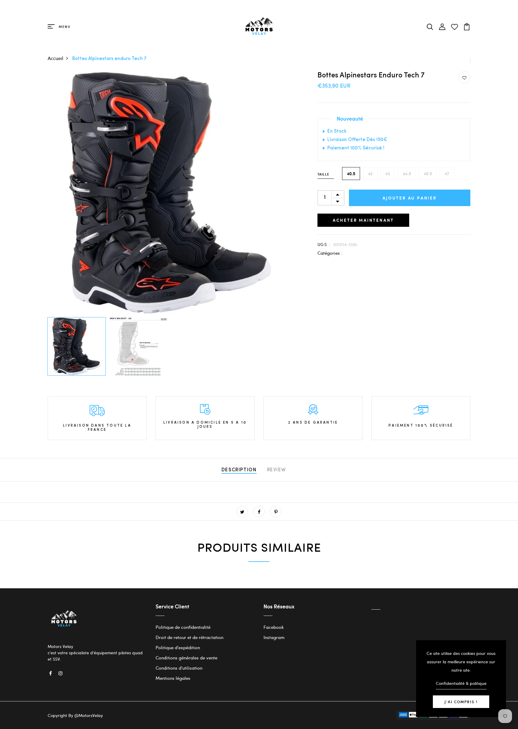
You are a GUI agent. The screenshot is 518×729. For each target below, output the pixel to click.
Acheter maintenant (363, 220)
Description (239, 470)
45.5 (428, 173)
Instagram (273, 637)
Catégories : (329, 253)
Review (276, 470)
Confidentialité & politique (461, 683)
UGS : (323, 244)
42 (370, 173)
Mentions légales (173, 678)
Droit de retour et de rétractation (189, 637)
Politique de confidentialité (183, 627)
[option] (169, 192)
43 (387, 173)
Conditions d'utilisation (179, 668)
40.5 (351, 173)
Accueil (55, 58)
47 (447, 173)
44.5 (407, 173)
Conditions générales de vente (186, 658)
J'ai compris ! (461, 701)
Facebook (273, 627)
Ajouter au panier (410, 198)
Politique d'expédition (178, 647)
